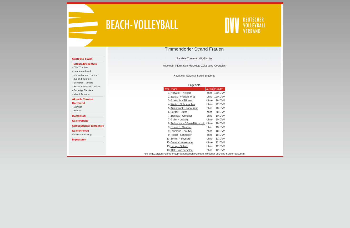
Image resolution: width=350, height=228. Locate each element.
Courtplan (219, 65)
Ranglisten (79, 115)
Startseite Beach (82, 58)
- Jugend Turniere (82, 79)
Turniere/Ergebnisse (84, 63)
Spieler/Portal (80, 130)
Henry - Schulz (179, 146)
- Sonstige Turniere (82, 90)
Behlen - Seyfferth (180, 138)
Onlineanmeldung (82, 134)
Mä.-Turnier (205, 58)
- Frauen (76, 110)
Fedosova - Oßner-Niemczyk (187, 123)
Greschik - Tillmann (181, 100)
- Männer (77, 106)
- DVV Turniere (80, 67)
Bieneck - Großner (181, 115)
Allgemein (168, 65)
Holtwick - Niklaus (180, 92)
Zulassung (207, 65)
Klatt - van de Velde (181, 150)
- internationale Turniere (85, 75)
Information (181, 65)
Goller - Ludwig (179, 119)
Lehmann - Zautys (181, 131)
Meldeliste (194, 65)
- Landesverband (81, 71)
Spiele (200, 75)
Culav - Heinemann (181, 142)
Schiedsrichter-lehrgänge (88, 125)
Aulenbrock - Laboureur (184, 108)
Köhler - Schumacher (182, 104)
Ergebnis (210, 75)
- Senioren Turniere (82, 82)
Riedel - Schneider (181, 134)
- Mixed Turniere (81, 94)
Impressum (79, 139)
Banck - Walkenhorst (182, 96)
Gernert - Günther (180, 127)
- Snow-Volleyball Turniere (86, 86)
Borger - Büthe (178, 111)
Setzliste (191, 75)
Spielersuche (80, 120)
